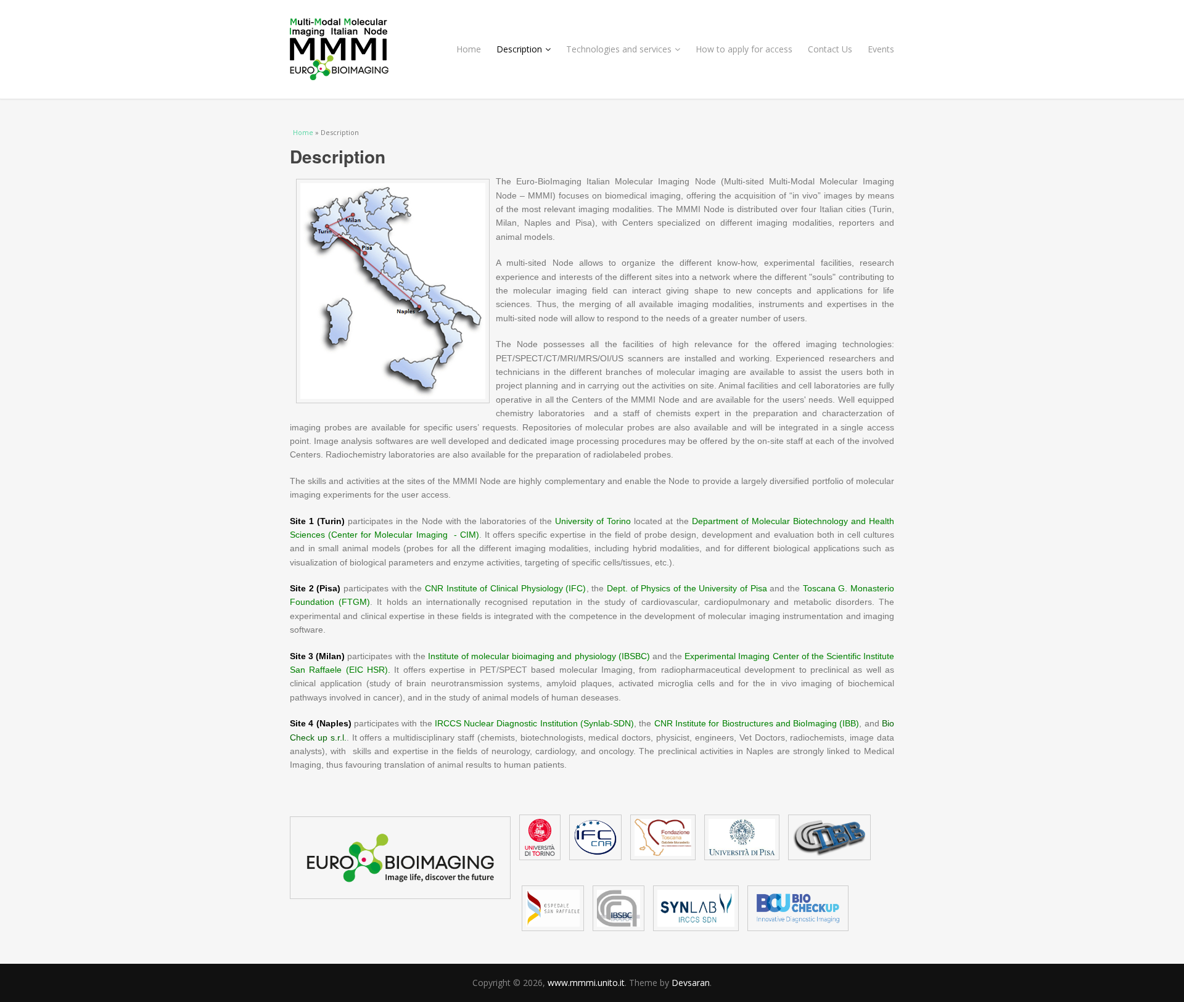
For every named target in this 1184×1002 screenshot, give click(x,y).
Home (468, 49)
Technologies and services (619, 49)
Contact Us (830, 49)
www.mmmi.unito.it (586, 982)
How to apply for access (744, 49)
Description (519, 49)
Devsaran (691, 982)
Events (881, 49)
